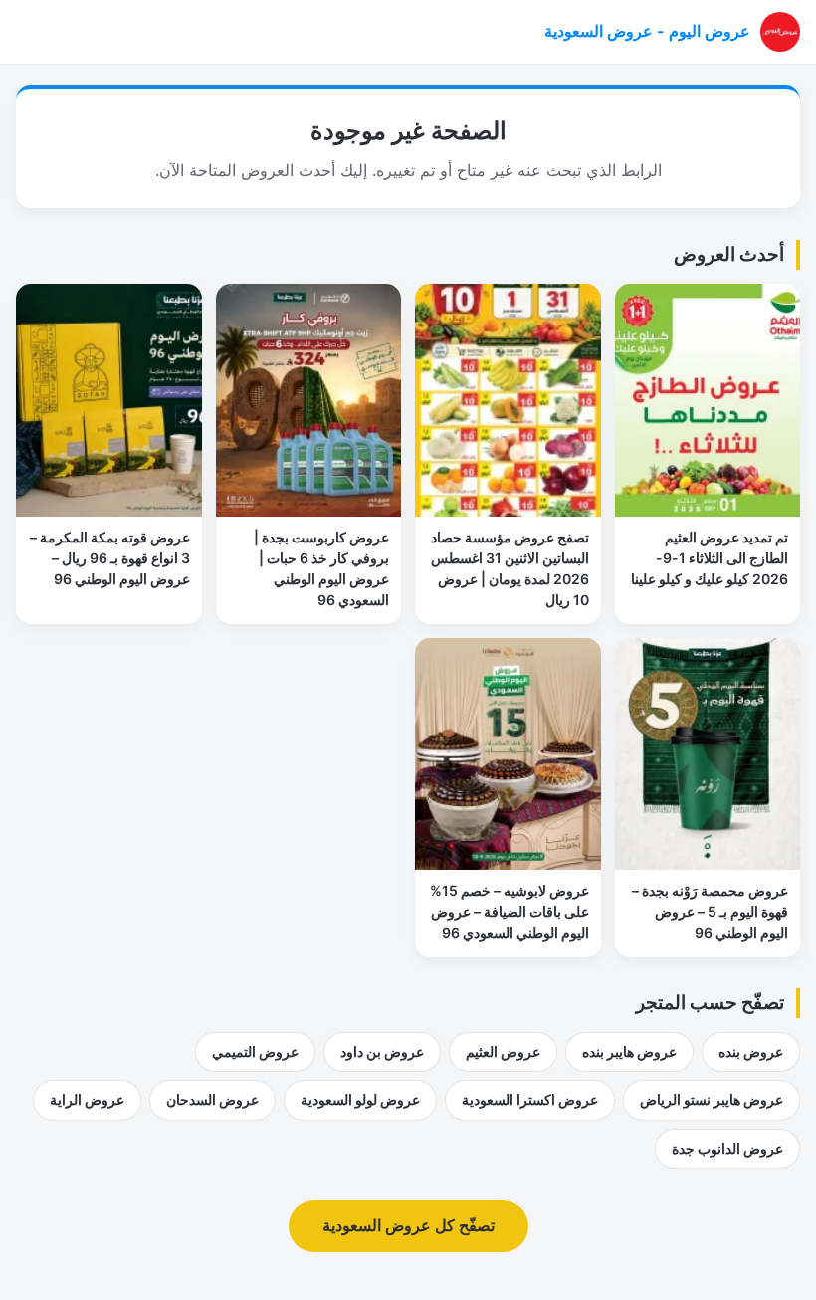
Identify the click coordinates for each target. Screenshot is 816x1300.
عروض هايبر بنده (629, 1051)
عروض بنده (750, 1051)
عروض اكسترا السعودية (530, 1099)
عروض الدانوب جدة (727, 1148)
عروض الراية (87, 1099)
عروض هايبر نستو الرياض (711, 1099)
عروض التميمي (255, 1051)
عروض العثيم (503, 1051)
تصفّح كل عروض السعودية (408, 1225)
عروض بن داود (382, 1051)
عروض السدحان (212, 1099)
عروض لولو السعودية (360, 1099)
